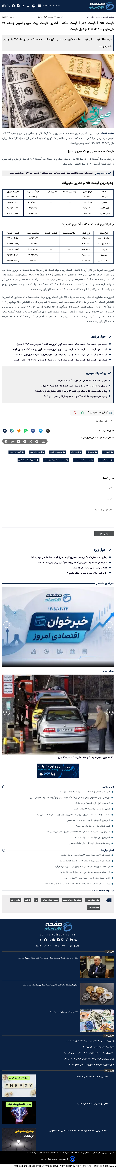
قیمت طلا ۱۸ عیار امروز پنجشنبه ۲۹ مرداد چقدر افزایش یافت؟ (84, 861)
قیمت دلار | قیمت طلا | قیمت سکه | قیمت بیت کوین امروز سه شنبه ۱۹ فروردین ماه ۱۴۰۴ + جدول (61, 344)
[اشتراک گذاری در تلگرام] (40, 430)
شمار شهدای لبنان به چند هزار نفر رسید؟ (93, 826)
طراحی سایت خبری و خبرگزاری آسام (54, 1159)
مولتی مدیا (108, 671)
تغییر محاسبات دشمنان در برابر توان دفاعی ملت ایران (82, 380)
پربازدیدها (109, 1070)
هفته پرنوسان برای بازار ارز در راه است (90, 568)
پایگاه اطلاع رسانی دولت (72, 900)
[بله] (12, 431)
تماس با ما (60, 946)
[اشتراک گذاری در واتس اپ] (26, 431)
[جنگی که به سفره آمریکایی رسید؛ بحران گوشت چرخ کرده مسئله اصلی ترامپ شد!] (97, 967)
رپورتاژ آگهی (74, 946)
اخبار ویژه (109, 951)
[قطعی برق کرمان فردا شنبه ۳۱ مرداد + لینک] (19, 1085)
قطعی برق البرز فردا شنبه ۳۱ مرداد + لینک (92, 837)
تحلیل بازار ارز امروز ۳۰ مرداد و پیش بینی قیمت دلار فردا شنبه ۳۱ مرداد (74, 386)
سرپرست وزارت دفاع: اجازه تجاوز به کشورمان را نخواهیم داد (91, 1064)
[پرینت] (4, 430)
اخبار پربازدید (107, 850)
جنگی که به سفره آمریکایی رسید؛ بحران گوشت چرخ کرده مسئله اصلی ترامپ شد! (69, 557)
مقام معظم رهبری (92, 900)
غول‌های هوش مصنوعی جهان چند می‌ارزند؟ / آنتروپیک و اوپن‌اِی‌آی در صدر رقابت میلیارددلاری (70, 797)
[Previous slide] (109, 624)
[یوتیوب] (4, 6)
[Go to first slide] (6, 624)
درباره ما (48, 946)
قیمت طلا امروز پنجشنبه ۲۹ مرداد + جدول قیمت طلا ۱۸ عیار (85, 872)
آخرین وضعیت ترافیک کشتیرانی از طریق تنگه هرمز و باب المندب (90, 1041)
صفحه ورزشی (16, 900)
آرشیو (38, 946)
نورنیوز (27, 900)
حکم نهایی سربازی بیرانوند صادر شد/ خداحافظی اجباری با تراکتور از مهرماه (78, 832)
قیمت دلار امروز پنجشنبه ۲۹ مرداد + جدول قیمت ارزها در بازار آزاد (82, 866)
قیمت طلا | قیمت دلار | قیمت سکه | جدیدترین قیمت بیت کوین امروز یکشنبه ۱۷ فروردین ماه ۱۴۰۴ (61, 354)
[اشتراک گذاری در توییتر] (48, 431)
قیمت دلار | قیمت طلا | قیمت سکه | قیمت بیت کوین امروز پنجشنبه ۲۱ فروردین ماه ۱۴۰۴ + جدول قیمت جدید (51, 173)
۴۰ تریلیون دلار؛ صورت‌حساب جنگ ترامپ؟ (87, 573)
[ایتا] (19, 431)
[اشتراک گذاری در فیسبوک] (33, 430)
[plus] (82, 413)
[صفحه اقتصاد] (101, 5)
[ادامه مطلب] (3, 786)
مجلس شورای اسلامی (50, 900)
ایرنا (36, 900)
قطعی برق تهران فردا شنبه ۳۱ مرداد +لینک (92, 803)
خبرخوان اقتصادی (105, 583)
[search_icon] (28, 6)
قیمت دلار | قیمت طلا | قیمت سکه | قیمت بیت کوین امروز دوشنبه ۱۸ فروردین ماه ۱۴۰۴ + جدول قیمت (59, 349)
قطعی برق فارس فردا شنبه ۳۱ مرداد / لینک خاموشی (88, 820)
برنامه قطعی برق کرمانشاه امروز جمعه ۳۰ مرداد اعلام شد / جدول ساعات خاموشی (78, 1130)
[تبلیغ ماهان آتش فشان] (58, 777)
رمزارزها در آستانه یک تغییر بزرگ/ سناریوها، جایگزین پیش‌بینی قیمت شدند (72, 562)
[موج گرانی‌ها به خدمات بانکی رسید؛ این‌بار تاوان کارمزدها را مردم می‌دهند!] (58, 715)
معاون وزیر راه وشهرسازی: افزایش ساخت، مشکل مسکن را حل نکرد (89, 1052)
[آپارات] (71, 939)
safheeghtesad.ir (58, 935)
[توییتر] (8, 6)
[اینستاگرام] (18, 5)
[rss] (23, 5)
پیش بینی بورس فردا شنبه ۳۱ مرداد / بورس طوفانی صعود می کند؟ (75, 396)
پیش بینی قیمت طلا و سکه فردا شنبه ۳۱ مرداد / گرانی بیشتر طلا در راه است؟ (71, 391)
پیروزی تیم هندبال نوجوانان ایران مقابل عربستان (89, 843)
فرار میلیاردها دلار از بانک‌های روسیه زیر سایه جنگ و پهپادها (85, 792)
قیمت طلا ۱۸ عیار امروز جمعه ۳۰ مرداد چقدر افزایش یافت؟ (85, 855)
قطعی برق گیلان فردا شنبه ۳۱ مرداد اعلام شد (92, 1103)
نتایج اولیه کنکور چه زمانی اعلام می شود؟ (98, 1047)
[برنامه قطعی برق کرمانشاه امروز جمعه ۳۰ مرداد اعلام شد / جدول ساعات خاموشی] (19, 1139)
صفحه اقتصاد (76, 1153)
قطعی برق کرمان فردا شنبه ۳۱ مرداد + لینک (92, 809)
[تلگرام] (13, 5)
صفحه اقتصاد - (107, 133)
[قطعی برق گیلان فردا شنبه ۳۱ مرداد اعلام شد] (19, 1112)
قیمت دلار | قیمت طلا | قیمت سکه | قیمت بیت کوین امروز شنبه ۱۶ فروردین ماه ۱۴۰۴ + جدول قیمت (60, 360)
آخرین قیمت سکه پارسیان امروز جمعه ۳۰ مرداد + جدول (86, 878)
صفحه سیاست (93, 907)
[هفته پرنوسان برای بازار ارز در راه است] (97, 1020)
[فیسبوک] (37, 441)
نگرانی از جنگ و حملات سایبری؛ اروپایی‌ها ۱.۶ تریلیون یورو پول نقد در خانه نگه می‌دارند (73, 815)
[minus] (75, 413)
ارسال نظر (104, 533)
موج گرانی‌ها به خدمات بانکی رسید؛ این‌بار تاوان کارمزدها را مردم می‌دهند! (78, 757)
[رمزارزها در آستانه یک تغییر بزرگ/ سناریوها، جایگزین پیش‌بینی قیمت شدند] (97, 994)
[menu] (39, 6)
